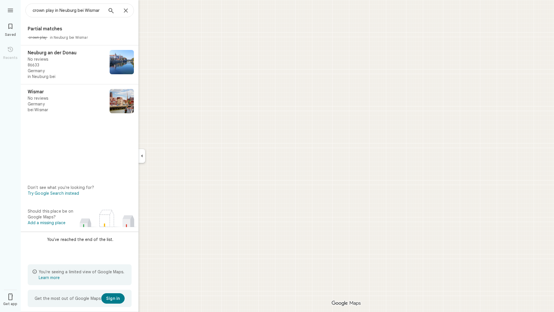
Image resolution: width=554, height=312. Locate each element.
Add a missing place (46, 222)
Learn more (49, 277)
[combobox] (68, 10)
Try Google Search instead (53, 193)
